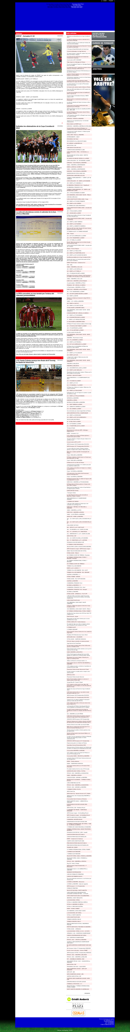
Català (105, 0)
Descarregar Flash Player (78, 4)
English (111, 0)
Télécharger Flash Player (77, 6)
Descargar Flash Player (77, 7)
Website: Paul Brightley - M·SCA (65, 1030)
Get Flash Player (77, 5)
